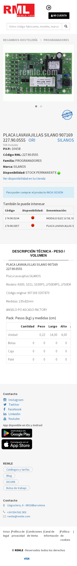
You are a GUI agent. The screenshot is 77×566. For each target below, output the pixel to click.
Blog (9, 476)
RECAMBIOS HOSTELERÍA (20, 40)
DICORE (10, 482)
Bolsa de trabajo (16, 488)
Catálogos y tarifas (18, 469)
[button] (36, 106)
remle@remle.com (18, 516)
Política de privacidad (18, 533)
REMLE (19, 550)
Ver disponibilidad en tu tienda (24, 178)
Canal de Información (51, 533)
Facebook (14, 409)
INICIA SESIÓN (55, 192)
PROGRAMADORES (56, 40)
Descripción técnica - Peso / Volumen (38, 253)
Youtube (14, 419)
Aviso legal (6, 533)
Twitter (14, 404)
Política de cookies (65, 536)
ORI (32, 140)
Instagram (15, 400)
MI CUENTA (60, 15)
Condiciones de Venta (34, 533)
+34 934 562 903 (16, 512)
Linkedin (14, 414)
